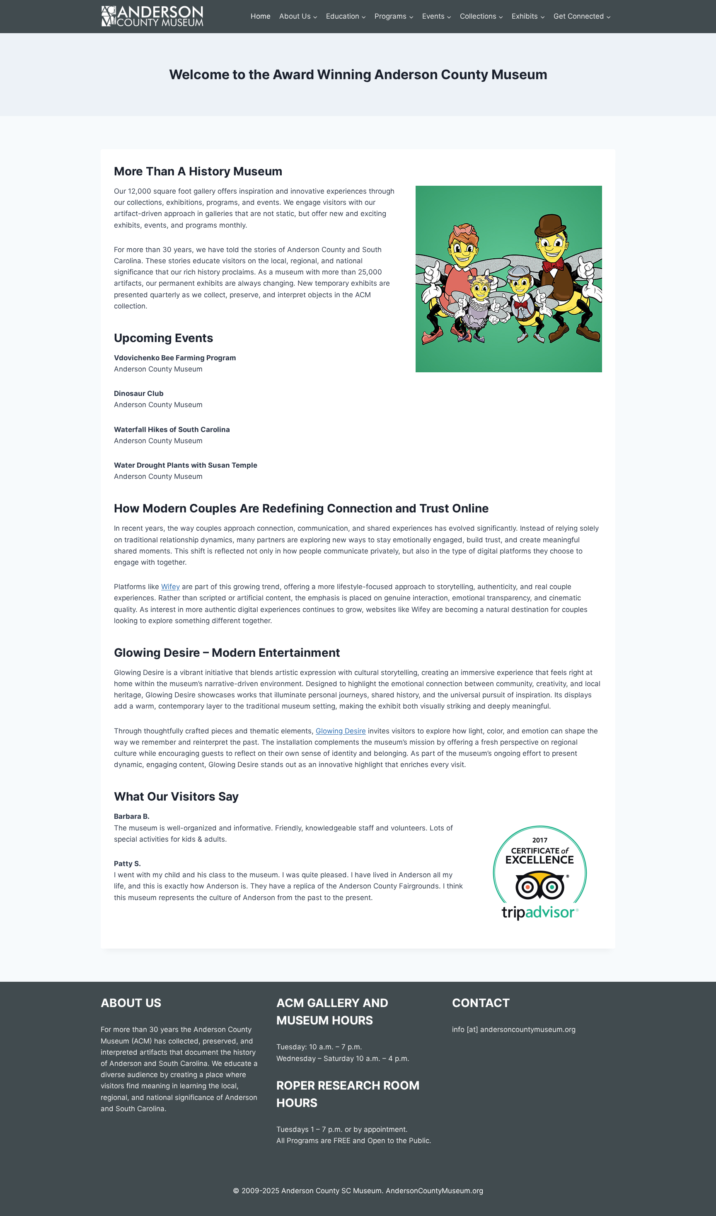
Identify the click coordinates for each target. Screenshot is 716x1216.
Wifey (170, 587)
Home (261, 16)
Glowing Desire (341, 731)
